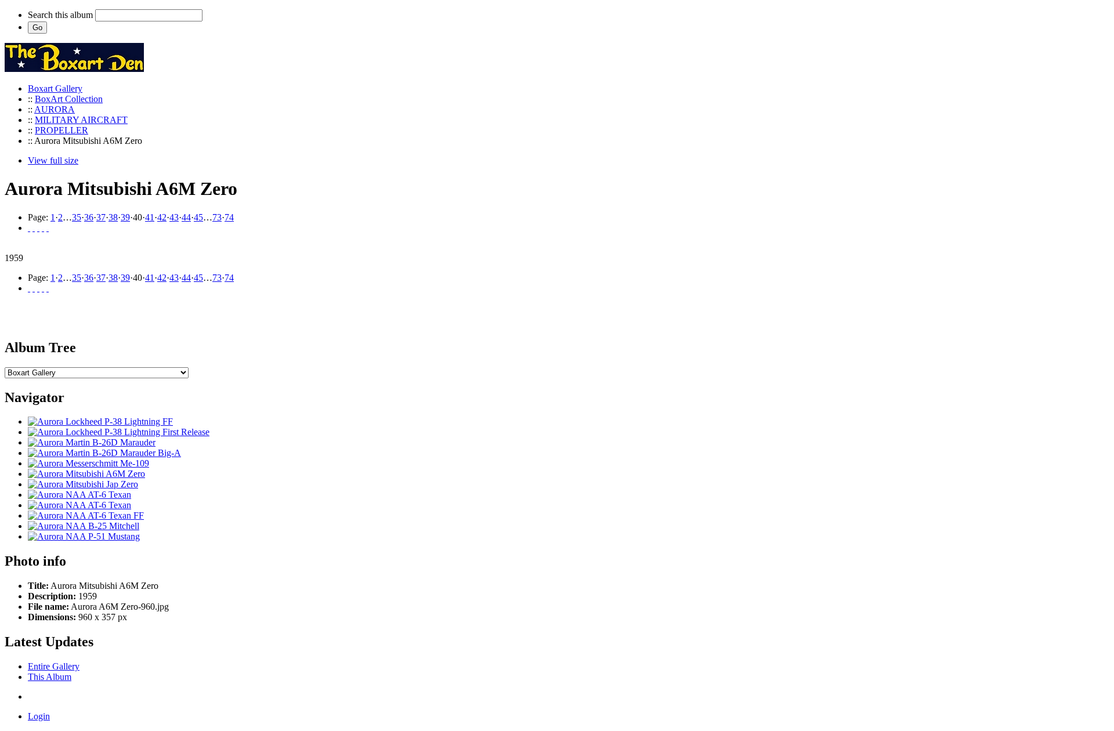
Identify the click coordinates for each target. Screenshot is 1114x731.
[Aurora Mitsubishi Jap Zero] (83, 484)
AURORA (54, 109)
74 (229, 217)
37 (101, 217)
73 (217, 217)
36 (88, 217)
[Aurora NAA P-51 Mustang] (84, 536)
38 (113, 217)
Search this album (60, 15)
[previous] (33, 228)
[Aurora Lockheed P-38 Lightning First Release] (118, 432)
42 (162, 217)
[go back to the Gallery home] (74, 69)
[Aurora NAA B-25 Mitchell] (83, 526)
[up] (38, 228)
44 (186, 217)
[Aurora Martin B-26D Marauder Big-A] (104, 453)
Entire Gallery (53, 666)
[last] (47, 228)
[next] (43, 228)
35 (76, 217)
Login (39, 716)
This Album (49, 677)
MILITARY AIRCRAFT (81, 120)
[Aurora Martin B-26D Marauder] (91, 442)
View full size (53, 160)
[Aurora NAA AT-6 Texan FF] (86, 515)
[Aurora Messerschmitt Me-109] (88, 463)
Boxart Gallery (55, 88)
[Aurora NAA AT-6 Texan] (79, 495)
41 (149, 217)
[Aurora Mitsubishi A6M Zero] (86, 474)
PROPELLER (61, 130)
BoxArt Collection (69, 99)
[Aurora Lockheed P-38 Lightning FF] (100, 421)
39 (125, 217)
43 (174, 217)
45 (198, 217)
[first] (29, 228)
